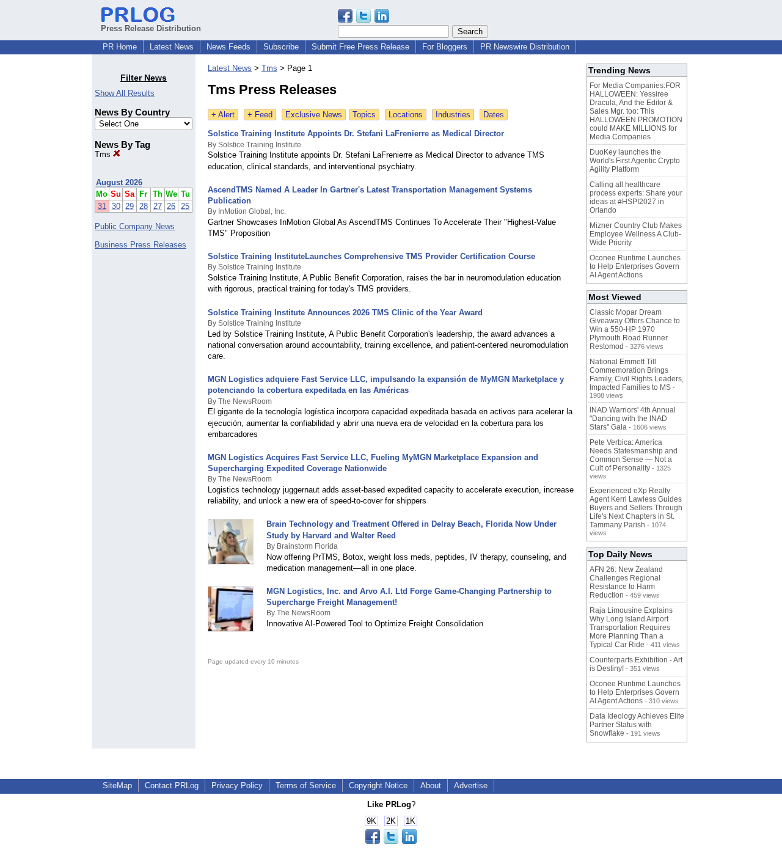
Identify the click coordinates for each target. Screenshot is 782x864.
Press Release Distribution (151, 28)
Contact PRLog (172, 785)
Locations (406, 114)
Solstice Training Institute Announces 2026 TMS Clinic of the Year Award (345, 312)
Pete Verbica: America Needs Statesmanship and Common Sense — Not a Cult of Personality (634, 455)
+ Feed (259, 114)
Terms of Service (306, 785)
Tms (104, 154)
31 (102, 206)
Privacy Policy (237, 785)
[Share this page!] (363, 19)
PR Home (120, 46)
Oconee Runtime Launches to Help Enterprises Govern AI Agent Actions (635, 266)
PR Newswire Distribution (524, 46)
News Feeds (228, 46)
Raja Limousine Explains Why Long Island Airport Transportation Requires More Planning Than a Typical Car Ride (631, 627)
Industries (453, 114)
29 (129, 206)
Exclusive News (313, 114)
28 (143, 206)
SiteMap (117, 785)
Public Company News (135, 226)
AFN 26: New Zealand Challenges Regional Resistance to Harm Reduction (626, 582)
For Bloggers (444, 46)
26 (171, 206)
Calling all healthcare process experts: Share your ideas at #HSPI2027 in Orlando (636, 197)
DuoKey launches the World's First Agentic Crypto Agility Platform (635, 161)
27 (157, 206)
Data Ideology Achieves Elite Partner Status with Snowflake (637, 725)
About (430, 785)
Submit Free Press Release (360, 46)
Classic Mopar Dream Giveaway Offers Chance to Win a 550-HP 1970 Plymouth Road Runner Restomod (635, 329)
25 (185, 206)
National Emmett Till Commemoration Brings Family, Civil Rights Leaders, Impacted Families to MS (637, 374)
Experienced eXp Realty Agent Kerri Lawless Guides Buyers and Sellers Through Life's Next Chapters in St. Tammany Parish (636, 507)
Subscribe (281, 46)
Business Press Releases (140, 244)
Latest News (172, 46)
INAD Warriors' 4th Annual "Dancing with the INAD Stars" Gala (633, 418)
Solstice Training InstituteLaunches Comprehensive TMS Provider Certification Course (371, 256)
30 (116, 206)
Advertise (471, 785)
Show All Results (125, 93)
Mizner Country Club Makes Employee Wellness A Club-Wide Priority (636, 234)
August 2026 (119, 182)
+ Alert (223, 114)
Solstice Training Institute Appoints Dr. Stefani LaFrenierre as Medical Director (356, 133)
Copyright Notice (378, 785)
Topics (364, 114)
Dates (493, 114)
